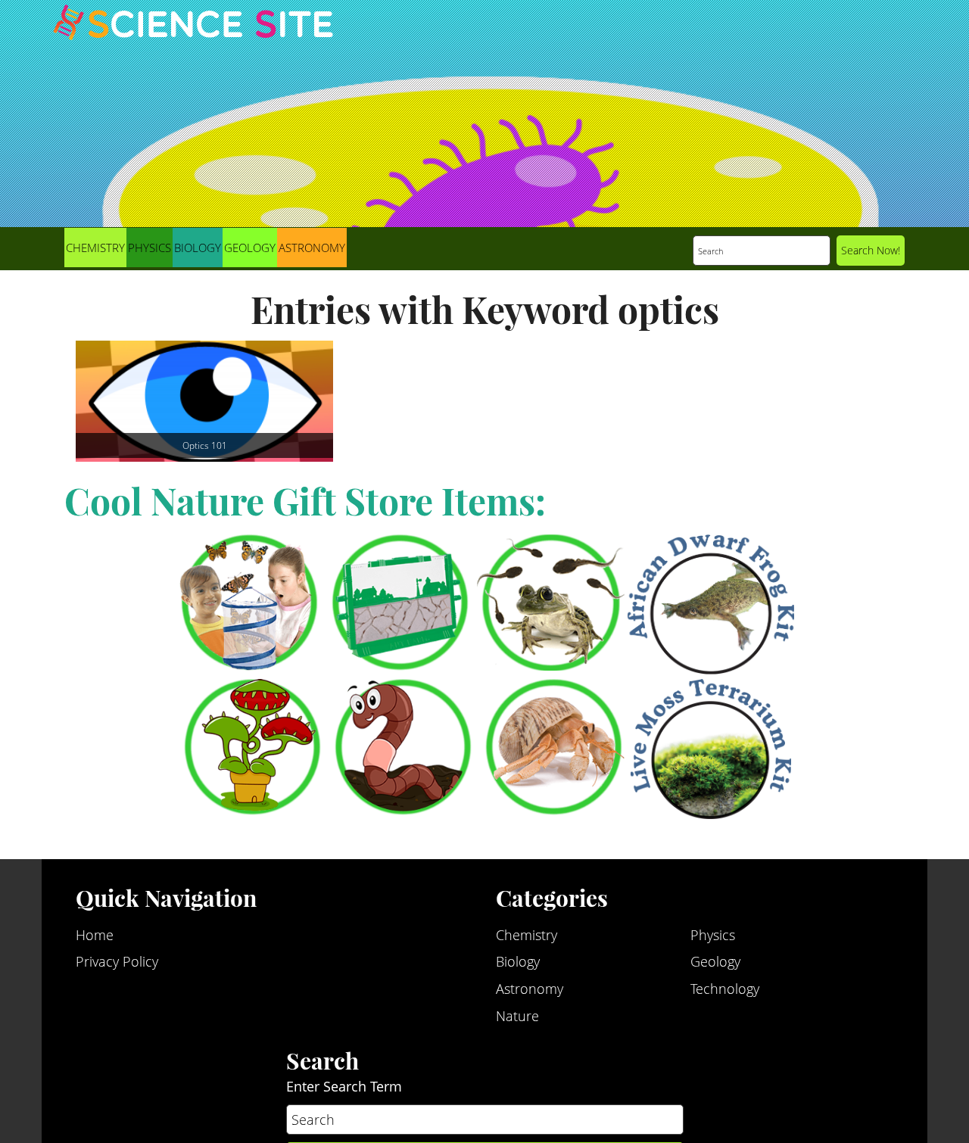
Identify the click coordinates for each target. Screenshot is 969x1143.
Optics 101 (204, 445)
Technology (724, 936)
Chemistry (95, 247)
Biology (197, 247)
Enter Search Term (344, 1033)
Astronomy (312, 247)
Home (95, 882)
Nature (517, 963)
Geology (250, 247)
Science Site (193, 36)
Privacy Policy (117, 908)
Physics (149, 247)
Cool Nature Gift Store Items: (305, 500)
